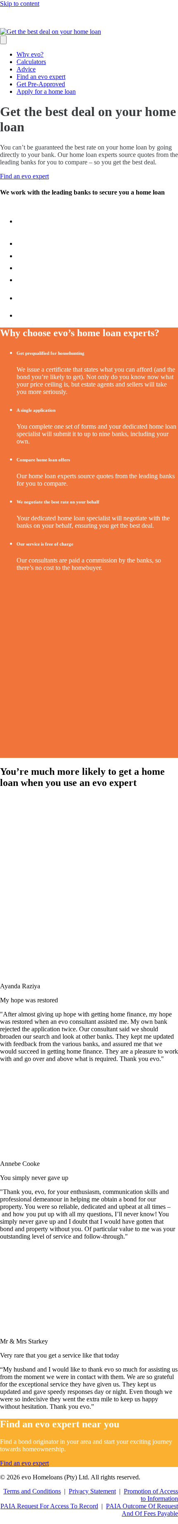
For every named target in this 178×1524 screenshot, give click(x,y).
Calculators (31, 61)
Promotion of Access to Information (151, 1495)
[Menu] (3, 40)
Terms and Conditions (32, 1491)
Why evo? (30, 54)
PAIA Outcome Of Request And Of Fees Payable (142, 1510)
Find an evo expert (41, 76)
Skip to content (19, 3)
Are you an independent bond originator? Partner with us (95, 17)
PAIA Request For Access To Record (49, 1506)
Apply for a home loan (46, 91)
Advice (26, 69)
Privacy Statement (92, 1491)
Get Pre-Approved (41, 84)
